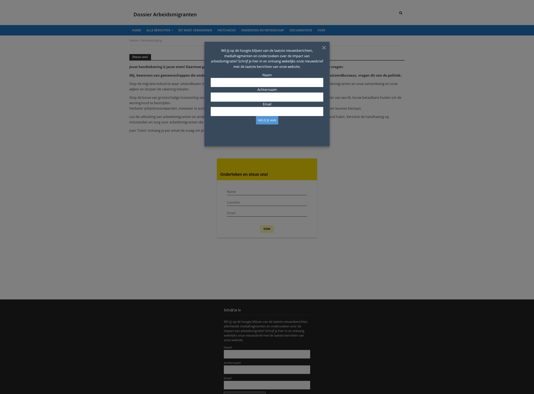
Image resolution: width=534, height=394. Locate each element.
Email (267, 104)
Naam (267, 75)
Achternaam (267, 89)
